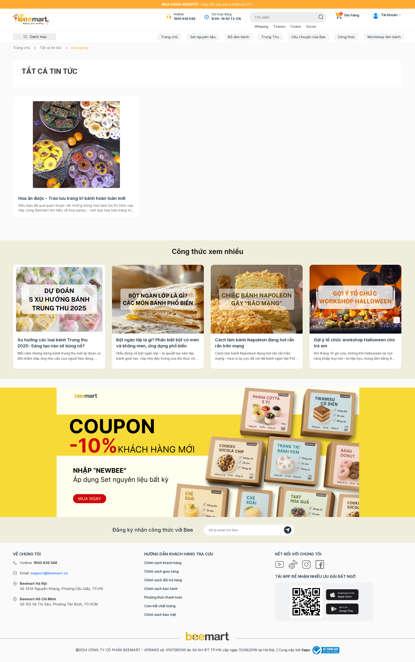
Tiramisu (279, 26)
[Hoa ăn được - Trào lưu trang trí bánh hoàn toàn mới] (76, 144)
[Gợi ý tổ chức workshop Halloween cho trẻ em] (355, 299)
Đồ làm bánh (238, 37)
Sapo (306, 650)
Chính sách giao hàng (161, 571)
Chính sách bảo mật (160, 614)
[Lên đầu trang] (407, 657)
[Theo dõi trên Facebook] (319, 564)
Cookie (295, 26)
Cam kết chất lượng (160, 606)
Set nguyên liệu (202, 37)
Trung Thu (270, 37)
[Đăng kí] (288, 530)
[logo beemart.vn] (207, 636)
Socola (311, 26)
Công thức (346, 37)
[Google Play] (342, 609)
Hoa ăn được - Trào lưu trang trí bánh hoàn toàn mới (71, 198)
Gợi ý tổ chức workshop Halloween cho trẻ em (354, 342)
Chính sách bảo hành (161, 588)
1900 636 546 (184, 18)
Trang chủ (169, 37)
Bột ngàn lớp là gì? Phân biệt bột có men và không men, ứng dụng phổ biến (157, 342)
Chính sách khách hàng (162, 563)
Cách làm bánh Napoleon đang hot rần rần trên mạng (254, 342)
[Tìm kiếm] (321, 16)
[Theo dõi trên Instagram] (307, 564)
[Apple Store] (342, 594)
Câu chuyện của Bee (308, 37)
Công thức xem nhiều (207, 251)
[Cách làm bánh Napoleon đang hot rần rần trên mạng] (257, 299)
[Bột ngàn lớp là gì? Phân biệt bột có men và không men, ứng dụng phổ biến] (158, 299)
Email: (44, 573)
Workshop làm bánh (384, 37)
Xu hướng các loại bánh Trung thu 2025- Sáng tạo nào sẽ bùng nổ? (53, 342)
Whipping (261, 26)
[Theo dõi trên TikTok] (293, 564)
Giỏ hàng (349, 15)
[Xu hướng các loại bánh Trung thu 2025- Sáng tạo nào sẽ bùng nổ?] (59, 299)
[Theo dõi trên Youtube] (280, 564)
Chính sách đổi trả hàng (163, 580)
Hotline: (38, 563)
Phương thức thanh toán (163, 597)
